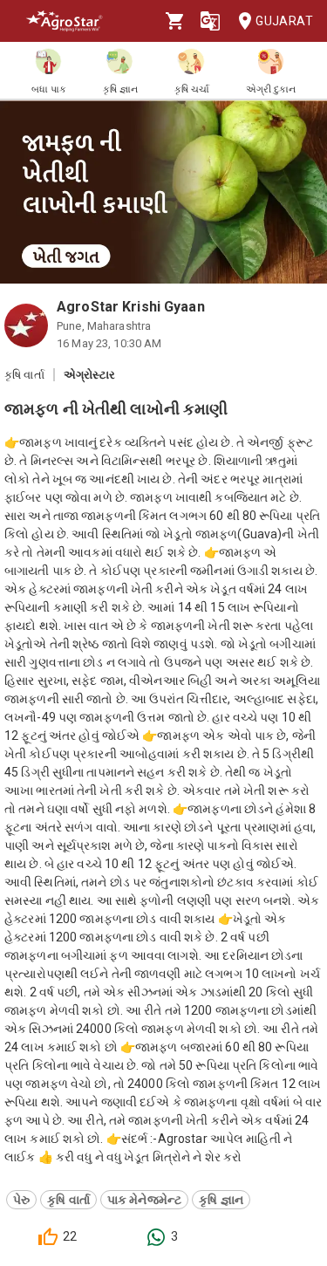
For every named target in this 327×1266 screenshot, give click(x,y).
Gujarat (284, 21)
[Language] (210, 20)
